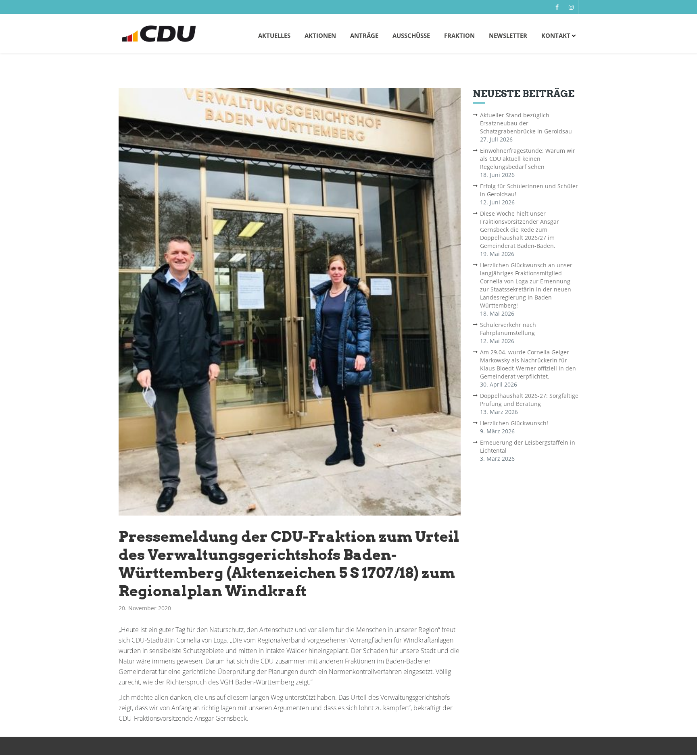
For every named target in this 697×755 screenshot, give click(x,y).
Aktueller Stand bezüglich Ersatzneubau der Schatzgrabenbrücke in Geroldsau (526, 123)
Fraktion (459, 35)
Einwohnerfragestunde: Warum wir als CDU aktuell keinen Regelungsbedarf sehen (527, 159)
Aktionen (320, 35)
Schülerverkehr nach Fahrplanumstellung (508, 329)
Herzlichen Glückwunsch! (514, 423)
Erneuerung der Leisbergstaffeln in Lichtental (527, 446)
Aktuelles (274, 35)
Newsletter (508, 35)
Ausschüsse (411, 35)
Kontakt (555, 35)
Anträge (364, 35)
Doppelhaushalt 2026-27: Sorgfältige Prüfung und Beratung (529, 400)
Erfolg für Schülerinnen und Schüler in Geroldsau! (529, 190)
